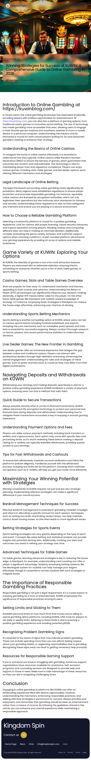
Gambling (11, 59)
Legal (84, 752)
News (22, 744)
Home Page (10, 744)
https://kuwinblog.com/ (15, 121)
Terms (77, 752)
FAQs (31, 744)
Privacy (70, 752)
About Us (61, 752)
